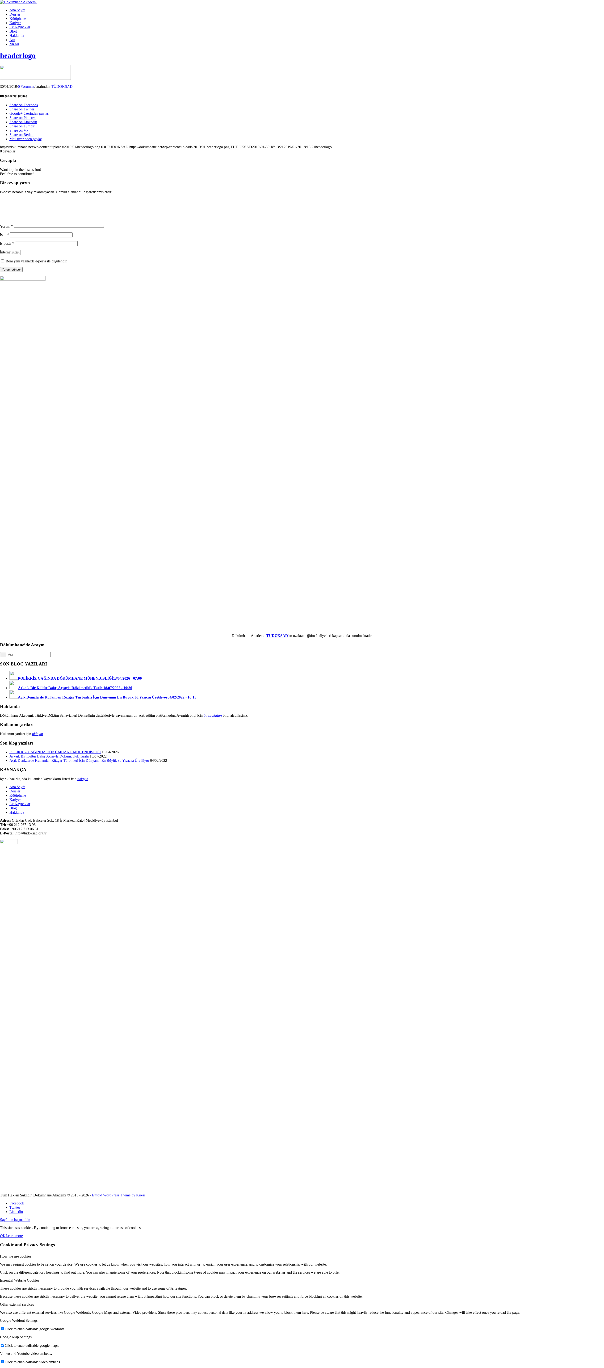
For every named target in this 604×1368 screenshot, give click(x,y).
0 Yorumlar (26, 86)
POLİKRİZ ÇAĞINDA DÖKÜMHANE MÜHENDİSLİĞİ (55, 752)
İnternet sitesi (10, 252)
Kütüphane (17, 795)
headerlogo (18, 55)
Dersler (14, 791)
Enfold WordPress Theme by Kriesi (118, 1195)
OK (3, 1236)
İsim (4, 235)
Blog (13, 808)
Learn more (14, 1236)
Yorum (6, 226)
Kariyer (15, 800)
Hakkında (16, 812)
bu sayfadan (213, 715)
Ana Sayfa (17, 787)
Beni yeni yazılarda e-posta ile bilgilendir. (36, 261)
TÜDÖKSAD (62, 86)
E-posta (7, 243)
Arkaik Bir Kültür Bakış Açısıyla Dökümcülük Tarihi (49, 756)
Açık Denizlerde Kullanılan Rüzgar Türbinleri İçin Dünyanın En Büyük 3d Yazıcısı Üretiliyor (79, 760)
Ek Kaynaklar (19, 804)
